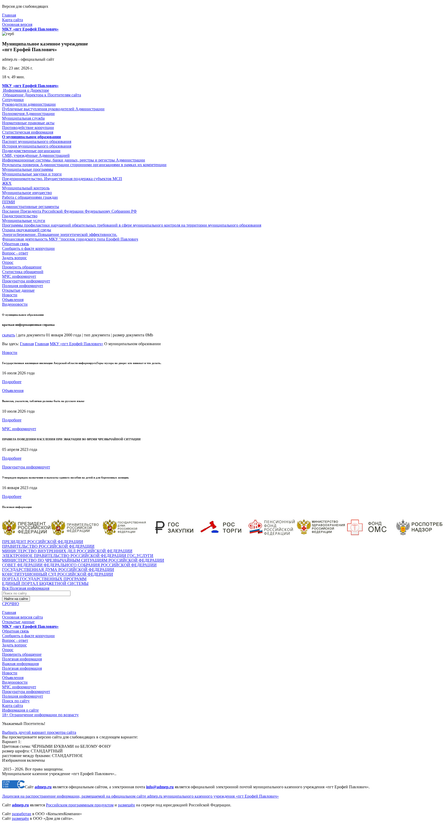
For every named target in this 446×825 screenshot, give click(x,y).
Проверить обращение (22, 267)
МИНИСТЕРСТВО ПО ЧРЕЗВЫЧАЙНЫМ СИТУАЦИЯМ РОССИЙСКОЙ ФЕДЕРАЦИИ (83, 560)
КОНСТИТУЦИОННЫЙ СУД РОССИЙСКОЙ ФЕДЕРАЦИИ (57, 574)
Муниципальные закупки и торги (32, 174)
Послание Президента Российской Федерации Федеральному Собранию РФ (69, 211)
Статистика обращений (22, 271)
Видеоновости (15, 304)
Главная (9, 15)
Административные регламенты (30, 206)
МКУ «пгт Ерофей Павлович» (76, 344)
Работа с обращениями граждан (30, 197)
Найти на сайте (16, 599)
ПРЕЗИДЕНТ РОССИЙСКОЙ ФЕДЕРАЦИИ (42, 541)
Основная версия (17, 24)
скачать (8, 335)
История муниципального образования (36, 146)
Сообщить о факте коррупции (28, 248)
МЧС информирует (19, 276)
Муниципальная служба (23, 118)
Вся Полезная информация (25, 588)
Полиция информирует (22, 285)
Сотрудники (13, 99)
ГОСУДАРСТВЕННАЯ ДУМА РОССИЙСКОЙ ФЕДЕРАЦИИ (58, 569)
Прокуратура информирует (26, 281)
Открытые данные (18, 290)
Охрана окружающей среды (26, 230)
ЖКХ (7, 183)
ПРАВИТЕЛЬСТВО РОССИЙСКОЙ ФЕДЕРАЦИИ (48, 546)
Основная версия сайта (22, 617)
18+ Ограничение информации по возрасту (40, 715)
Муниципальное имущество (27, 192)
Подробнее (11, 382)
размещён (126, 805)
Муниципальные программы (27, 169)
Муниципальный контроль (26, 188)
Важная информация (20, 663)
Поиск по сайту (16, 701)
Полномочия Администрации (28, 113)
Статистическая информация (27, 132)
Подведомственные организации (31, 151)
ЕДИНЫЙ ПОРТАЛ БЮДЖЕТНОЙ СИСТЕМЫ (45, 583)
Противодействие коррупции (28, 127)
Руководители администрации (29, 104)
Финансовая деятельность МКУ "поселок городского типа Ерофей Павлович (70, 239)
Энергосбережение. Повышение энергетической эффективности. (59, 234)
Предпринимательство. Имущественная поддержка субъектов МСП (62, 178)
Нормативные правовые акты (28, 123)
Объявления (12, 299)
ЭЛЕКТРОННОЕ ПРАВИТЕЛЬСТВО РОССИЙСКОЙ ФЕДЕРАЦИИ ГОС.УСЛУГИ (77, 555)
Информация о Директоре (25, 90)
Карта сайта (12, 20)
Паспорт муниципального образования (36, 141)
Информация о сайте (20, 710)
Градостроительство (19, 216)
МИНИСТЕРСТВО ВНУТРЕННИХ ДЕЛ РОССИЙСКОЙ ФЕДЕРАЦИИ (67, 551)
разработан (21, 814)
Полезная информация (22, 659)
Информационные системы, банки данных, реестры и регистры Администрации (73, 160)
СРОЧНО (10, 604)
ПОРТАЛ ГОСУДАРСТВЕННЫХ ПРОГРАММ (44, 579)
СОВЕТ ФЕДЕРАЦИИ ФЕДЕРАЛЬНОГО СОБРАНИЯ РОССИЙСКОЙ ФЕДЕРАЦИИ (79, 565)
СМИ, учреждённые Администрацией (36, 155)
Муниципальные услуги (23, 220)
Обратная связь (15, 244)
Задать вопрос (14, 258)
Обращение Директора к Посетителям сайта (41, 95)
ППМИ (8, 202)
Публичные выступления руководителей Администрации (53, 109)
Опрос (7, 262)
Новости (9, 295)
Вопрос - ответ (15, 253)
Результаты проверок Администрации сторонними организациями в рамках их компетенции (84, 165)
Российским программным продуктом (80, 805)
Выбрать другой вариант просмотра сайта (39, 732)
